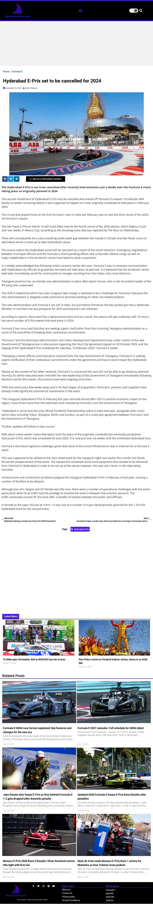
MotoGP (110, 893)
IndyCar (109, 900)
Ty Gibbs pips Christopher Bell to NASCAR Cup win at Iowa (34, 659)
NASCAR (110, 897)
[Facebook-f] (33, 886)
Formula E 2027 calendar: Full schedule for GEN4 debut (111, 728)
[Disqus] (76, 571)
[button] (80, 10)
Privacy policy (68, 896)
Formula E (17, 71)
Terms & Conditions (71, 900)
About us (66, 889)
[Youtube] (54, 886)
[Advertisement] (76, 43)
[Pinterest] (49, 886)
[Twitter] (38, 886)
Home (6, 71)
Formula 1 (110, 890)
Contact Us (67, 893)
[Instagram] (43, 886)
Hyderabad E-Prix (81, 529)
